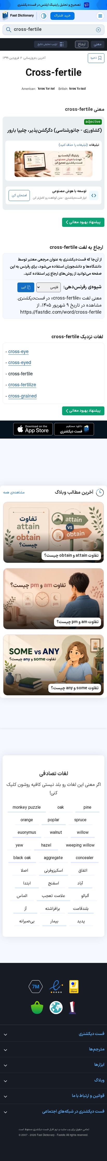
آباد (80, 883)
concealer (84, 858)
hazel (46, 845)
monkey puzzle (27, 807)
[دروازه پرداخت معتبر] (73, 986)
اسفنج (53, 883)
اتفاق (82, 870)
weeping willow (80, 845)
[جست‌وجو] (9, 30)
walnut (56, 833)
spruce (80, 820)
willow (83, 833)
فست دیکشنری (41, 1129)
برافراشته (52, 909)
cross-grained (22, 395)
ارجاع (81, 44)
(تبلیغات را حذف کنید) (73, 145)
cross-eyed (19, 362)
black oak (22, 858)
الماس (22, 896)
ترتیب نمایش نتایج (47, 44)
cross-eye (18, 351)
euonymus (27, 833)
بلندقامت (81, 909)
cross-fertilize (22, 384)
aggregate (53, 858)
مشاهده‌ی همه (14, 493)
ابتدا (27, 883)
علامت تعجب (53, 896)
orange (27, 820)
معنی (98, 44)
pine (87, 807)
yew (19, 845)
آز (25, 909)
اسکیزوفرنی (53, 870)
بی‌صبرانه (27, 921)
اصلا (24, 870)
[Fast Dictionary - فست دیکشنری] (18, 15)
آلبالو (85, 896)
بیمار (54, 921)
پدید (81, 921)
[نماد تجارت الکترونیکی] (56, 986)
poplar (53, 820)
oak (60, 807)
